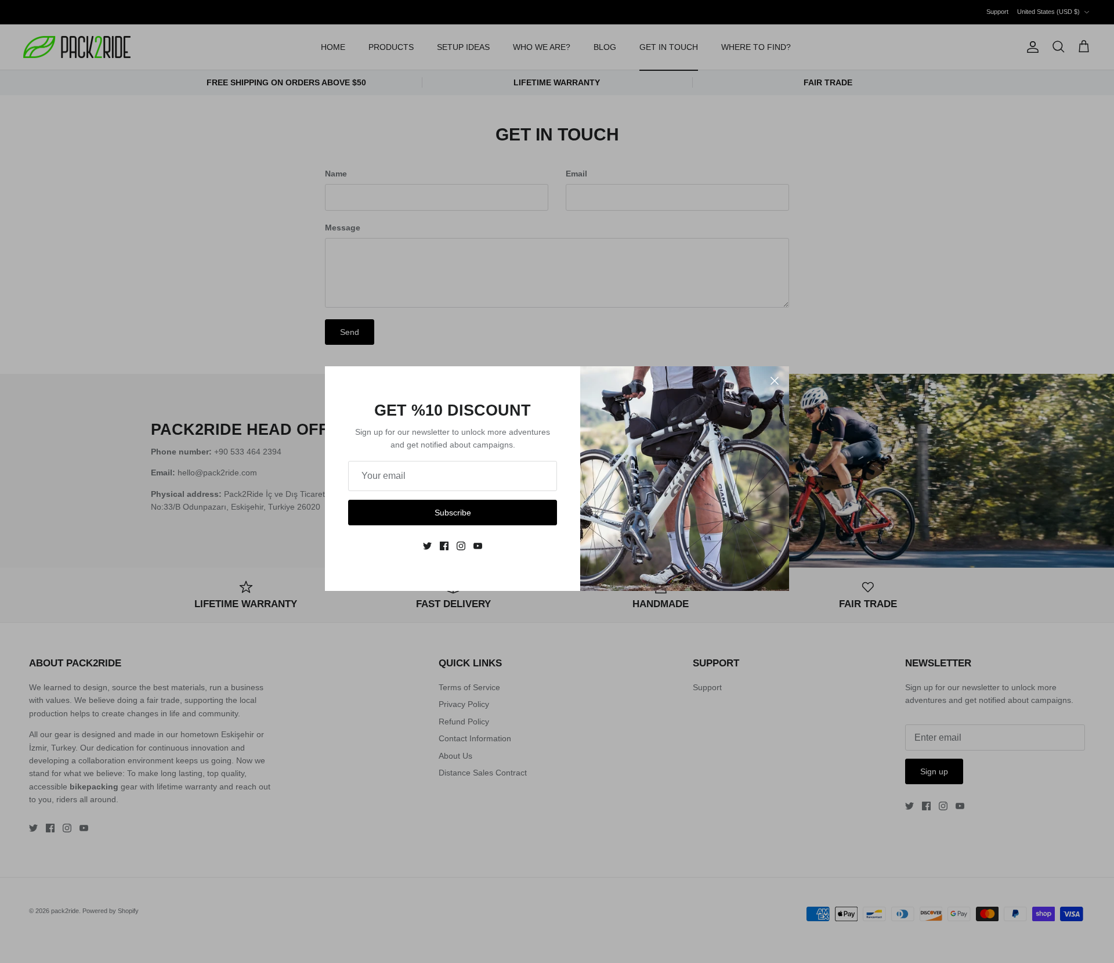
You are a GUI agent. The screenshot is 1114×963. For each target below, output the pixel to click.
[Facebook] (444, 546)
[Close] (774, 381)
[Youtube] (477, 546)
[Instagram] (461, 546)
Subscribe (453, 512)
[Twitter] (427, 546)
